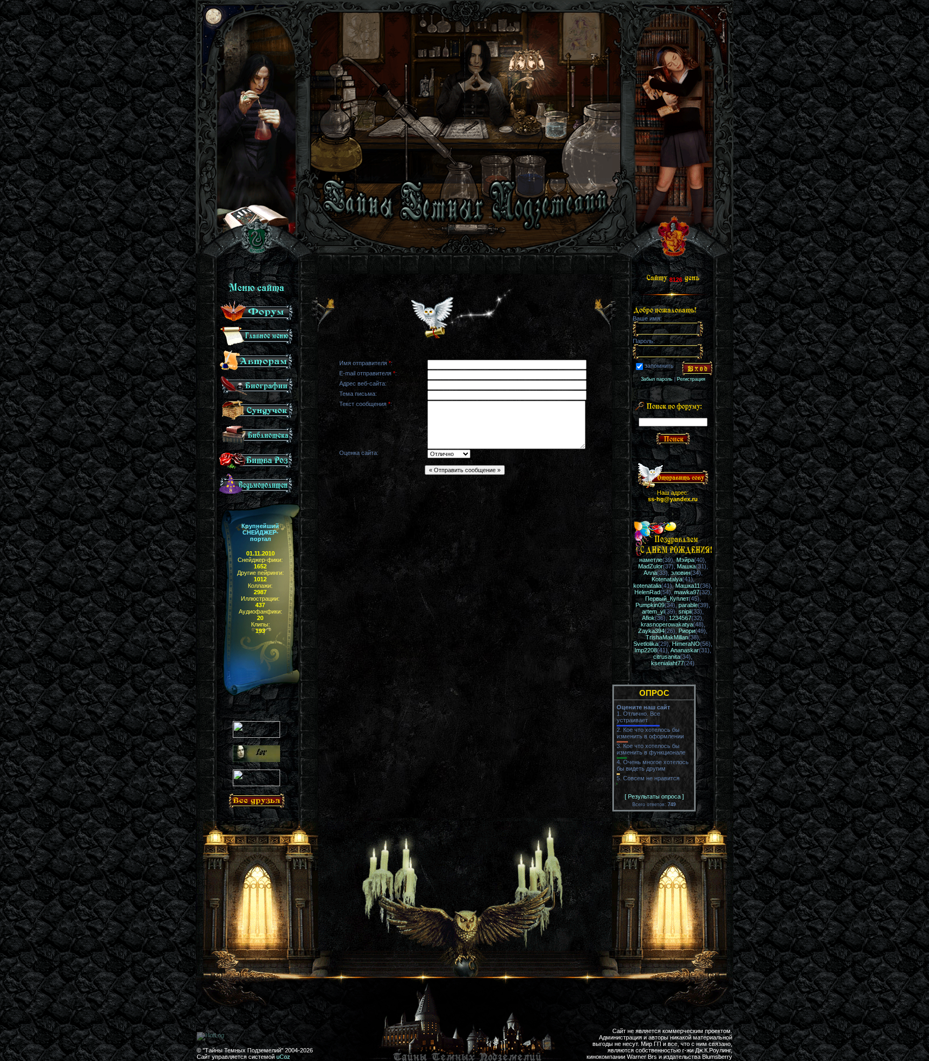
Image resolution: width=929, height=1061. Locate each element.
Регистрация (691, 379)
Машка (686, 566)
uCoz (283, 1056)
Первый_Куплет (667, 598)
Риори (686, 631)
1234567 (680, 618)
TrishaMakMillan (667, 637)
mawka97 (686, 592)
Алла (650, 572)
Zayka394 (651, 631)
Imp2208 (645, 650)
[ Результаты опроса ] (654, 796)
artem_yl (653, 611)
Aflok (648, 618)
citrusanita (666, 656)
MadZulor (650, 566)
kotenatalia (647, 585)
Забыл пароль (657, 379)
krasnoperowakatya (667, 624)
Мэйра (685, 560)
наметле (650, 560)
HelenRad (647, 592)
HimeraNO (686, 643)
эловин (680, 572)
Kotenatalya (667, 579)
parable (688, 605)
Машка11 (687, 585)
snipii (684, 611)
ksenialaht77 (667, 663)
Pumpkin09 (649, 605)
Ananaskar (684, 650)
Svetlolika (645, 643)
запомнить (659, 366)
